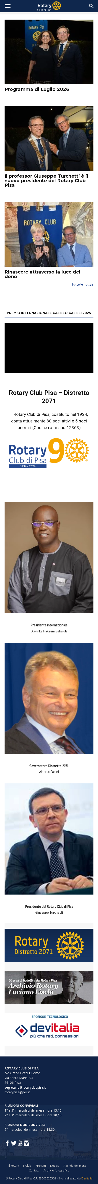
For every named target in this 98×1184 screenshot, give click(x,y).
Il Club (27, 1166)
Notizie (54, 1166)
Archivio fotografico (56, 1170)
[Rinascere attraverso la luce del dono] (49, 234)
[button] (7, 6)
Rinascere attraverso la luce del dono (42, 274)
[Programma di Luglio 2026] (49, 52)
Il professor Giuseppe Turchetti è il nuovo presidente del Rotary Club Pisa (46, 180)
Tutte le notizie (82, 284)
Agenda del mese (75, 1166)
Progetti (41, 1166)
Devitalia (87, 1178)
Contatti (34, 1170)
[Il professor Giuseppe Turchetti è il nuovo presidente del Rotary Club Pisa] (49, 138)
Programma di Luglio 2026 (37, 89)
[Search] (91, 6)
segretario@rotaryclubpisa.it (25, 1087)
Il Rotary (13, 1166)
